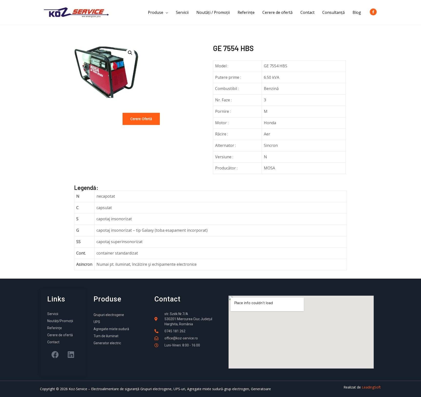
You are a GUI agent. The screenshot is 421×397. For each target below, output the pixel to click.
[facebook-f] (374, 12)
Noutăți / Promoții (213, 12)
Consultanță (333, 12)
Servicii (182, 12)
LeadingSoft (371, 387)
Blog (357, 12)
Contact (307, 12)
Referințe (246, 12)
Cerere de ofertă (277, 12)
